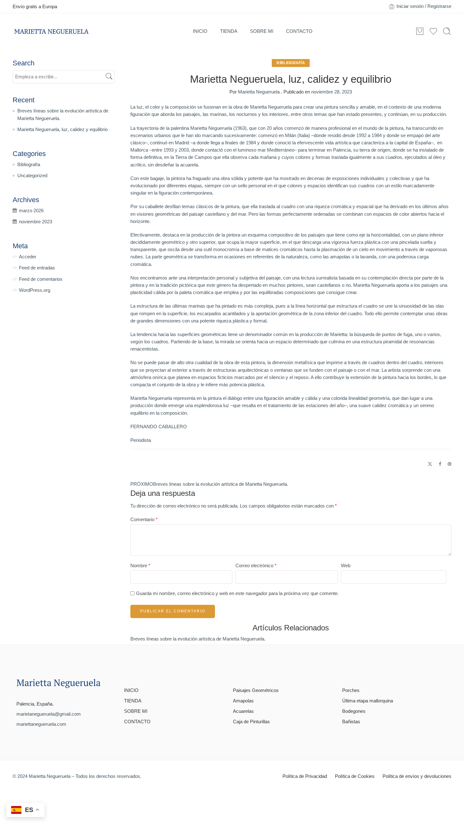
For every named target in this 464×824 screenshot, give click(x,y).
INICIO (200, 31)
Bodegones (354, 711)
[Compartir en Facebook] (440, 464)
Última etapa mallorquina (367, 700)
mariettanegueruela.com (41, 724)
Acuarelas (243, 711)
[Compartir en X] (430, 464)
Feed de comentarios (40, 279)
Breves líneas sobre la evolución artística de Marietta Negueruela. (197, 638)
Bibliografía (291, 63)
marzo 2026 (31, 210)
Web (345, 565)
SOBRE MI (261, 31)
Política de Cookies (355, 776)
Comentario (144, 519)
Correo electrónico (256, 565)
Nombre (140, 565)
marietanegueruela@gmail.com (48, 714)
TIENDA (228, 31)
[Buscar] (447, 31)
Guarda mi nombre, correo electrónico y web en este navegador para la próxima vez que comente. (237, 593)
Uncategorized (32, 175)
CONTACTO (299, 31)
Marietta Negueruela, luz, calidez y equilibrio (62, 129)
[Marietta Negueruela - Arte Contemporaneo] (51, 31)
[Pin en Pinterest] (449, 464)
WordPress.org (34, 290)
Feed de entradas (37, 267)
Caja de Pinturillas (251, 721)
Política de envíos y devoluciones (417, 776)
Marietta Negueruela (259, 91)
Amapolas (243, 700)
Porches (351, 690)
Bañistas (351, 721)
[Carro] (419, 31)
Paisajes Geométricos (256, 690)
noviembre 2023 (35, 221)
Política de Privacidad (305, 776)
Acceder (27, 256)
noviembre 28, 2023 (331, 91)
